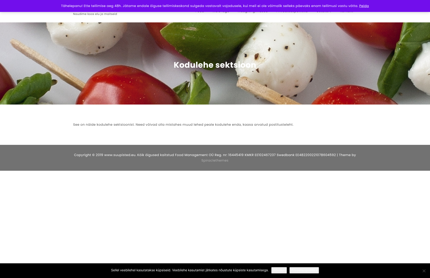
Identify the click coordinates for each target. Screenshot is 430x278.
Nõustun (279, 270)
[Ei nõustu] (423, 270)
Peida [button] (364, 5)
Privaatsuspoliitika (304, 270)
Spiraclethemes (215, 160)
